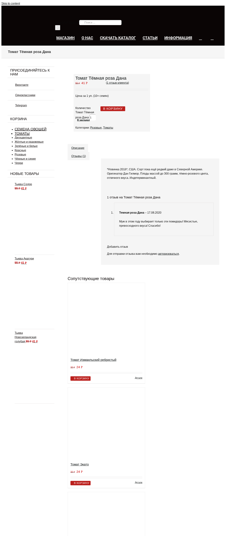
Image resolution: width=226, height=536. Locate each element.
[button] (212, 38)
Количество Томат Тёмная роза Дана (84, 113)
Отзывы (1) (78, 156)
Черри (19, 162)
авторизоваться (168, 253)
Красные (20, 150)
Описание (77, 147)
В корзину (113, 108)
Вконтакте (21, 84)
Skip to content (10, 3)
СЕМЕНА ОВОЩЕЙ (30, 129)
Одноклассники (25, 95)
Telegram (21, 105)
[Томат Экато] (106, 423)
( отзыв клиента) (117, 82)
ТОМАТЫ (22, 134)
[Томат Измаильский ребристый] (106, 319)
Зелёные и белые (26, 146)
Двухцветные (23, 137)
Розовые (96, 127)
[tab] (78, 146)
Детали (138, 378)
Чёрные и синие (25, 158)
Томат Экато (79, 464)
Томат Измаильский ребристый (93, 360)
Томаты (108, 127)
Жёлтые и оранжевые (29, 141)
